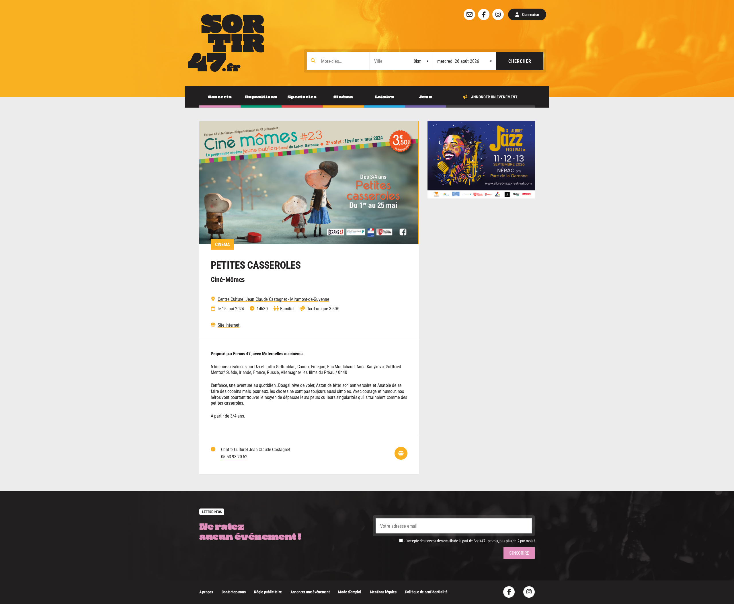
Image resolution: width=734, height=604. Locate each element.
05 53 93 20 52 (234, 456)
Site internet (228, 325)
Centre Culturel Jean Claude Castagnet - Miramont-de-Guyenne (273, 299)
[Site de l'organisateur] (401, 453)
